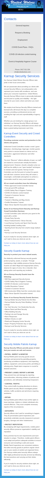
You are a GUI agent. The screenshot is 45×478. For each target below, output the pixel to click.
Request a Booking (22, 33)
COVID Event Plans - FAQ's (22, 47)
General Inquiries (22, 26)
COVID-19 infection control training (22, 54)
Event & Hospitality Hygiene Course (22, 61)
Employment (22, 40)
